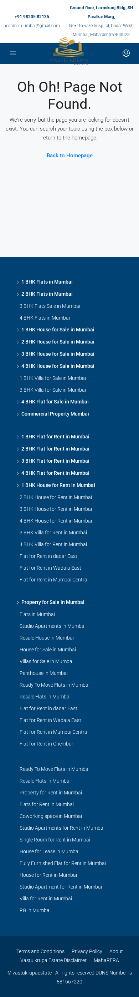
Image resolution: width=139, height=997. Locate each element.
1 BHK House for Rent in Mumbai (58, 485)
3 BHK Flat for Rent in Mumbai (55, 461)
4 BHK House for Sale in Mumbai (57, 366)
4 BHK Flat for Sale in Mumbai (55, 402)
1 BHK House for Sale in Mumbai (57, 329)
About (116, 951)
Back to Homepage (70, 155)
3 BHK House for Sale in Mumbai (57, 354)
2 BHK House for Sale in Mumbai (57, 342)
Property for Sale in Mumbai (52, 602)
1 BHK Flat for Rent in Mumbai (55, 436)
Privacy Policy (87, 951)
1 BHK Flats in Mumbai (47, 282)
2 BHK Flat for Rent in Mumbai (55, 449)
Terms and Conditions (40, 951)
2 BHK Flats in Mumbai (47, 294)
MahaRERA (106, 960)
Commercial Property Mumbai (55, 414)
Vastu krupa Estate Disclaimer (53, 960)
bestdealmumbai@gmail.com (32, 25)
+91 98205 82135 (32, 16)
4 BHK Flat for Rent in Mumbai (55, 473)
